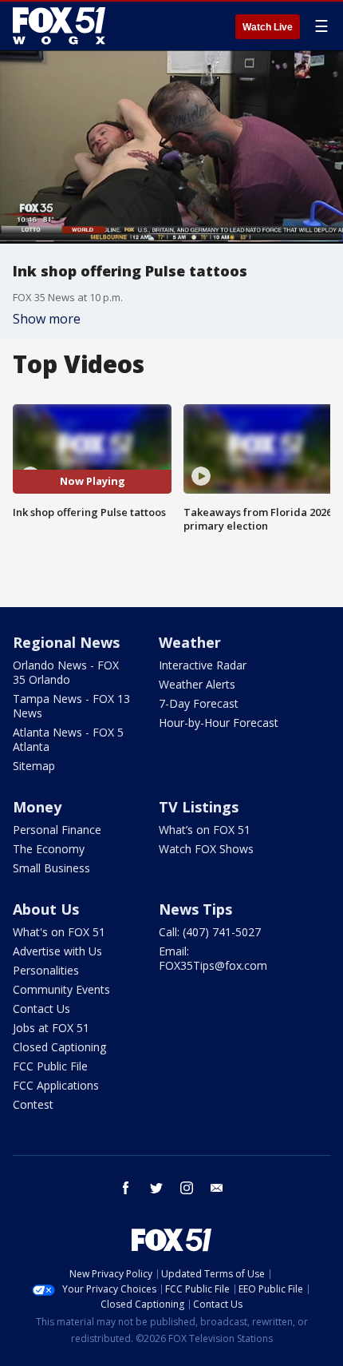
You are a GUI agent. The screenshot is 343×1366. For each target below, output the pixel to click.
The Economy (49, 848)
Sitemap (34, 765)
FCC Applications (56, 1085)
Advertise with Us (57, 951)
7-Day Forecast (199, 703)
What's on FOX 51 (59, 931)
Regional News (66, 642)
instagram (186, 1188)
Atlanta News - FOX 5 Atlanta (68, 739)
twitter (156, 1188)
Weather (190, 642)
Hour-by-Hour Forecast (218, 722)
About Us (46, 909)
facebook (126, 1188)
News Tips (195, 909)
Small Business (51, 868)
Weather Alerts (197, 684)
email (217, 1188)
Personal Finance (57, 829)
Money (37, 806)
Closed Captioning (59, 1046)
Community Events (61, 989)
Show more (47, 319)
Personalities (46, 970)
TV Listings (199, 806)
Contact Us (41, 1008)
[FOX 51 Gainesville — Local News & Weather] (59, 25)
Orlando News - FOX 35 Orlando (66, 672)
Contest (33, 1104)
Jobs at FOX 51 (51, 1027)
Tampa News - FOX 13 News (71, 706)
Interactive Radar (202, 665)
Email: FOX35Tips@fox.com (213, 958)
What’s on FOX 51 (204, 829)
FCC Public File (50, 1066)
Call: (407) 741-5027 (210, 931)
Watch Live (267, 27)
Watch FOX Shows (206, 848)
